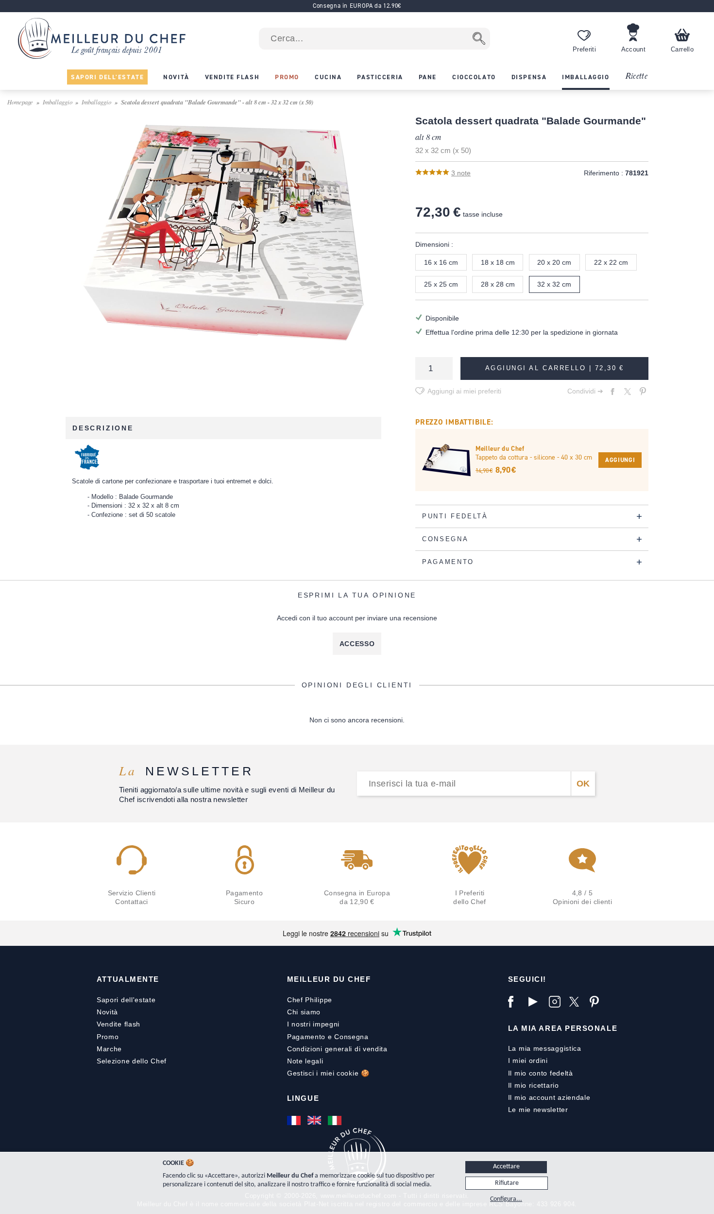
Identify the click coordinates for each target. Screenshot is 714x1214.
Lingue (303, 1098)
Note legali (305, 1061)
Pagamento (306, 1037)
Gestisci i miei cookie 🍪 (328, 1073)
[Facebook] (516, 1001)
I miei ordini (528, 1060)
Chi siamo (304, 1012)
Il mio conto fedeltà (540, 1073)
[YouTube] (536, 1001)
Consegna (351, 1037)
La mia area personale (562, 1028)
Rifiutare (507, 1183)
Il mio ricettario (533, 1085)
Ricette (636, 76)
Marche (109, 1049)
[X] (577, 1001)
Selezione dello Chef (132, 1061)
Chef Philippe (309, 1000)
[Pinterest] (597, 1001)
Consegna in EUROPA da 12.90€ (357, 5)
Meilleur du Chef (329, 979)
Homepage (20, 102)
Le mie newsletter (538, 1109)
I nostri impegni (313, 1024)
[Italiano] (335, 1120)
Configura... (506, 1199)
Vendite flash (118, 1024)
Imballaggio (57, 102)
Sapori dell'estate (126, 1000)
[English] (315, 1120)
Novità (107, 1012)
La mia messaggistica (544, 1048)
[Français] (295, 1120)
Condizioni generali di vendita (337, 1049)
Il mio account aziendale (549, 1097)
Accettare (506, 1166)
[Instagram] (556, 1001)
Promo (108, 1037)
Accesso (357, 644)
